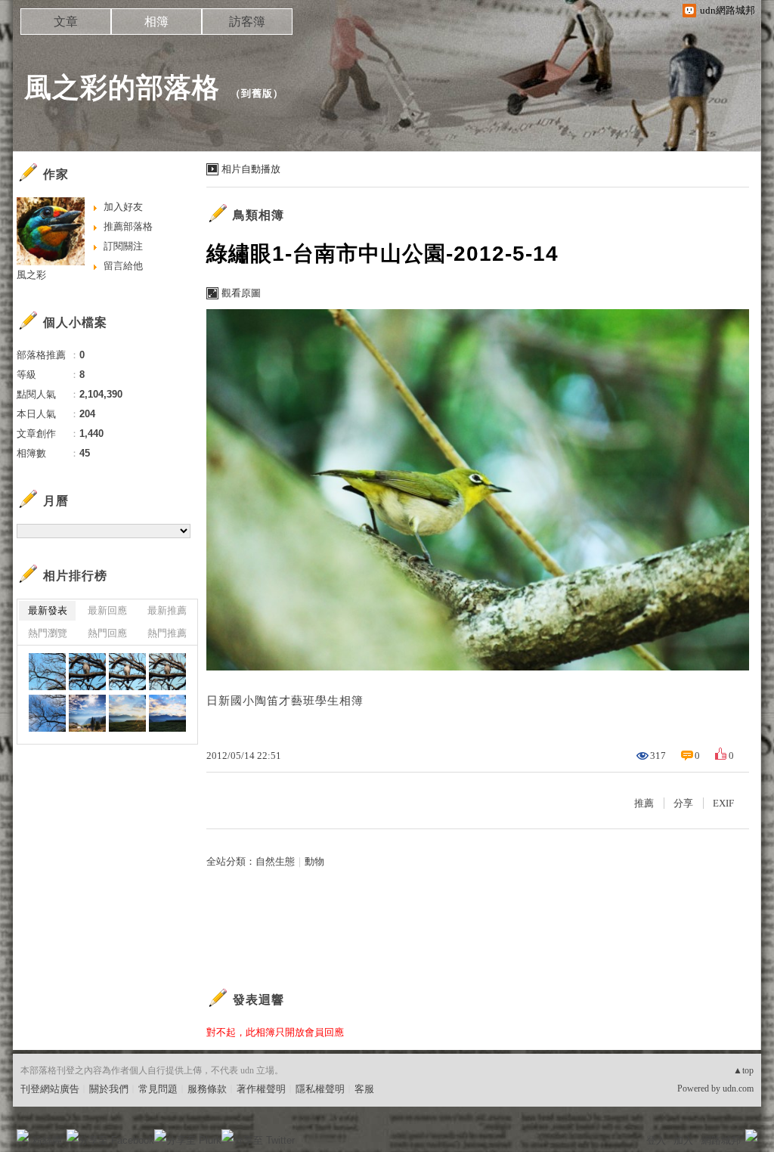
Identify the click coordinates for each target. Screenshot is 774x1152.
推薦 (644, 803)
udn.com (738, 1088)
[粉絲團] (23, 1135)
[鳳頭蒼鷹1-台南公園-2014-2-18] (47, 671)
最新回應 (107, 610)
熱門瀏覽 (47, 633)
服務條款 (207, 1089)
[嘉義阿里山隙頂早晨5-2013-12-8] (87, 713)
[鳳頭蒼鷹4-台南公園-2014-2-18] (167, 671)
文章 (66, 21)
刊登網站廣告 (49, 1089)
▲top (743, 1070)
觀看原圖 (241, 293)
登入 (656, 1140)
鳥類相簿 (258, 215)
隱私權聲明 (320, 1089)
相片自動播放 (250, 169)
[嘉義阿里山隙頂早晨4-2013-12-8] (127, 713)
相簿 (156, 21)
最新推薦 (167, 610)
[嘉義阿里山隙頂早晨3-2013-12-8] (167, 713)
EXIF (723, 803)
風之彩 (31, 274)
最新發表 (47, 610)
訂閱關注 (123, 246)
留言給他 (123, 265)
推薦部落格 (128, 226)
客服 (364, 1089)
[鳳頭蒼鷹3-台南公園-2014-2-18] (127, 671)
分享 (683, 803)
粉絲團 (47, 1140)
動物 (314, 861)
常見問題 (158, 1089)
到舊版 (257, 93)
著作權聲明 (261, 1089)
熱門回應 (107, 633)
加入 (683, 1140)
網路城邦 (721, 1140)
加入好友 (123, 206)
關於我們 (108, 1089)
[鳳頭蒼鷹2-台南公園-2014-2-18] (87, 671)
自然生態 (275, 861)
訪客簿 (247, 21)
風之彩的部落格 (122, 87)
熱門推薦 (167, 633)
